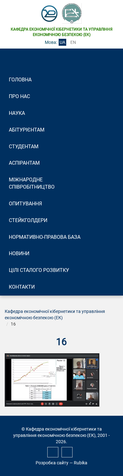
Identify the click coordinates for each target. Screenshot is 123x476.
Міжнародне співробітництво (32, 183)
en (73, 42)
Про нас (19, 96)
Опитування (25, 204)
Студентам (23, 147)
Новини (19, 253)
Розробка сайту (52, 462)
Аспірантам (24, 163)
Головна (20, 80)
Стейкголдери (28, 220)
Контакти (22, 287)
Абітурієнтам (26, 130)
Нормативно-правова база (44, 237)
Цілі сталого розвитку (39, 270)
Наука (17, 113)
